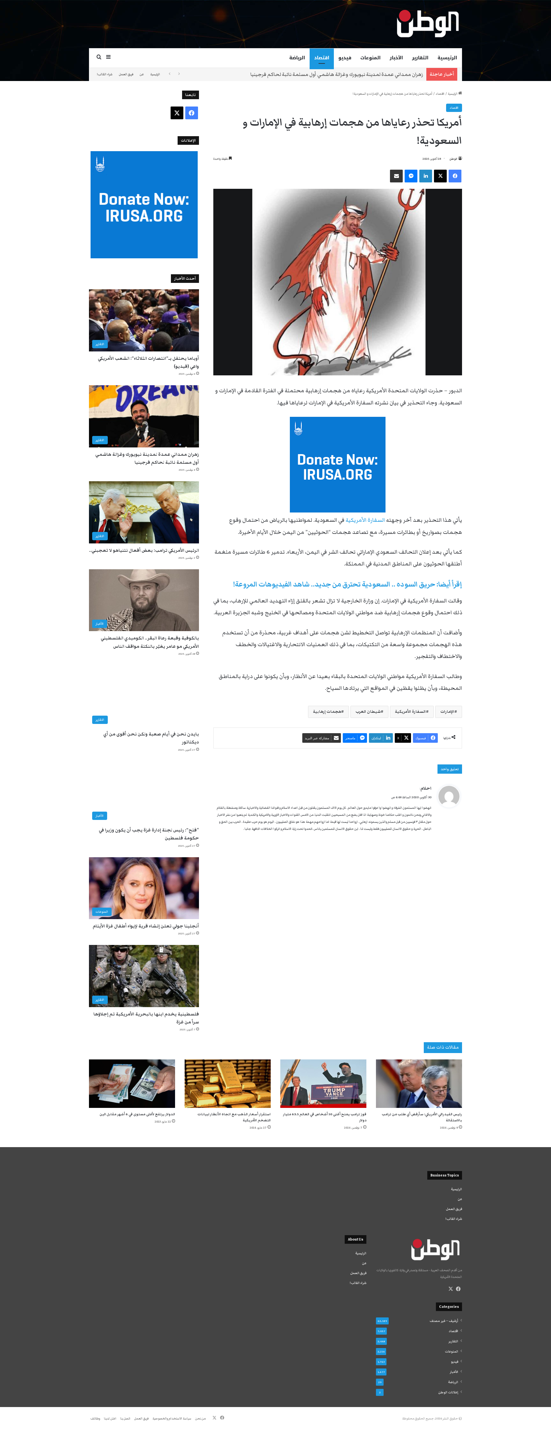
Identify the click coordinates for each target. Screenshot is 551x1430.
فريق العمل (126, 74)
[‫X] (450, 1289)
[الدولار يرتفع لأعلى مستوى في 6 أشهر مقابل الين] (132, 1083)
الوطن (453, 159)
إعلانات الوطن (448, 1392)
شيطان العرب (368, 712)
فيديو (344, 58)
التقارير (420, 58)
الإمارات (447, 712)
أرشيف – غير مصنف (444, 1320)
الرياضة (297, 58)
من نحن (200, 1418)
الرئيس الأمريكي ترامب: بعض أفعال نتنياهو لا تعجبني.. (366, 74)
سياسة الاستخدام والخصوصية (171, 1418)
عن (142, 74)
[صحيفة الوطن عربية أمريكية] (427, 24)
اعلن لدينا (110, 1418)
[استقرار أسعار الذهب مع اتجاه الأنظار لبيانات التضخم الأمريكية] (228, 1083)
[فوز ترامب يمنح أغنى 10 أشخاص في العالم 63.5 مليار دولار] (323, 1083)
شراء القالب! (105, 74)
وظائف (95, 1418)
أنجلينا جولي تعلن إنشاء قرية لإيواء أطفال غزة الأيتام (146, 926)
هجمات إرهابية (327, 712)
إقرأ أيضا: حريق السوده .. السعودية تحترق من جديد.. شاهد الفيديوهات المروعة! (347, 584)
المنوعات (370, 58)
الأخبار (396, 58)
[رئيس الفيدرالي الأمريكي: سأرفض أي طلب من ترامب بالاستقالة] (419, 1083)
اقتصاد (321, 58)
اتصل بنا (125, 1418)
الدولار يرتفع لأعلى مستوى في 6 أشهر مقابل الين (137, 1114)
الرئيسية (447, 58)
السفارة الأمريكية (365, 520)
